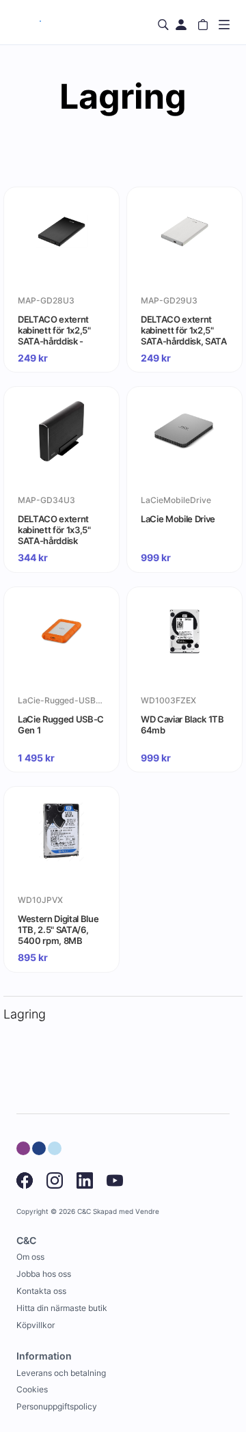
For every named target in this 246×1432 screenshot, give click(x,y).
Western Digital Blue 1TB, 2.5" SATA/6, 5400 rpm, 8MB (58, 929)
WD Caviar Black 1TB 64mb (182, 724)
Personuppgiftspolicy (56, 1406)
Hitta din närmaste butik (61, 1308)
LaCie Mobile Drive (178, 518)
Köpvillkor (35, 1325)
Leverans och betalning (61, 1373)
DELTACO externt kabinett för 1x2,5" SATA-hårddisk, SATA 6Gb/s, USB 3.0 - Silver (184, 330)
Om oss (30, 1257)
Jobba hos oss (43, 1274)
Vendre (147, 1211)
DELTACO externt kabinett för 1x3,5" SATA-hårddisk (54, 529)
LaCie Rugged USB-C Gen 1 (61, 724)
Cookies (32, 1389)
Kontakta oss (41, 1291)
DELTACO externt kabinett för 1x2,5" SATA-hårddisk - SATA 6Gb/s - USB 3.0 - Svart (55, 330)
